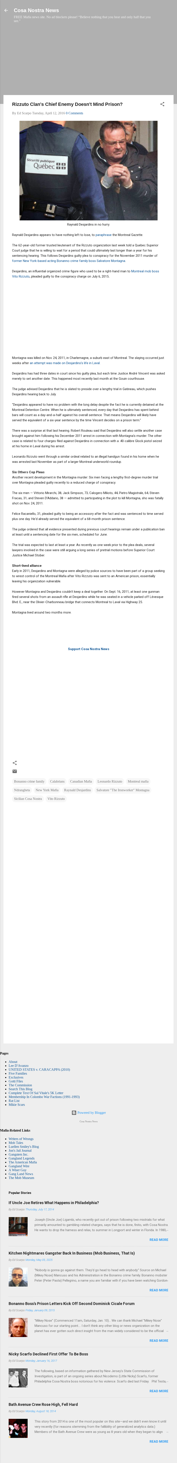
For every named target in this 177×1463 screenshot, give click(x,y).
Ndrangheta (22, 790)
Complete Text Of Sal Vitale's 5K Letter (36, 1093)
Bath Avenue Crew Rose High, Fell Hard (43, 1404)
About (13, 1062)
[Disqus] (88, 862)
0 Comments (74, 113)
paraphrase (104, 235)
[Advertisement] (88, 61)
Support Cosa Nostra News (88, 649)
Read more (159, 1240)
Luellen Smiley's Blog (24, 1146)
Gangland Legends (22, 1158)
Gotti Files (16, 1081)
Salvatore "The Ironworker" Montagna (122, 790)
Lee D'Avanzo (18, 1065)
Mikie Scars (17, 1104)
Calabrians (57, 781)
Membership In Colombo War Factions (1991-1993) (44, 1097)
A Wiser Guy (18, 1170)
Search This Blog (20, 1089)
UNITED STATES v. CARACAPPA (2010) (39, 1069)
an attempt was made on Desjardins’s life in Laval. (65, 363)
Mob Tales (16, 1143)
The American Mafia (23, 1162)
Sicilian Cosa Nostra (28, 799)
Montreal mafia (138, 781)
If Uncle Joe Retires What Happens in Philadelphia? (54, 1202)
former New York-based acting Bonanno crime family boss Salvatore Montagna (68, 261)
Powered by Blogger (91, 1112)
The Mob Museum (21, 1178)
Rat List (14, 1101)
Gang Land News (21, 1174)
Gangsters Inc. (18, 1154)
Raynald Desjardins (77, 790)
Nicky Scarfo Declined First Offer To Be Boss (48, 1354)
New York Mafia (47, 790)
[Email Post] (14, 773)
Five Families (18, 1073)
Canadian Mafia (81, 781)
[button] (162, 105)
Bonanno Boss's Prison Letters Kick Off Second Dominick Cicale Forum (72, 1303)
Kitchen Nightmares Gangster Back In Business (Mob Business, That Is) (72, 1253)
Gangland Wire (19, 1166)
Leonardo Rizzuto (110, 781)
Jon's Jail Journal (20, 1150)
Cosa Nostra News (36, 10)
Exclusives (16, 1077)
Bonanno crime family (29, 781)
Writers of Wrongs (21, 1139)
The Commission (20, 1085)
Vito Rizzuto (56, 799)
